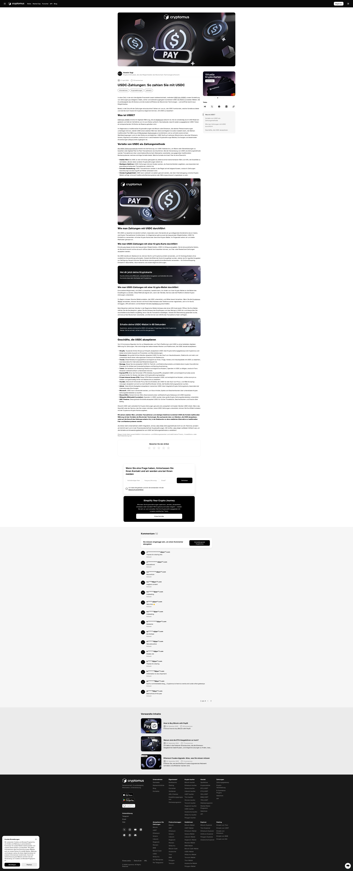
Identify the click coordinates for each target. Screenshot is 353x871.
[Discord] (135, 835)
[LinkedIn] (141, 830)
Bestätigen (12, 865)
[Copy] (233, 106)
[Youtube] (135, 830)
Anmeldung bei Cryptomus (199, 543)
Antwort (148, 557)
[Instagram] (130, 830)
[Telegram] (124, 835)
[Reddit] (130, 835)
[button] (159, 201)
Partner (29, 865)
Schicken (184, 480)
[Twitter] (124, 830)
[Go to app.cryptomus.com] (16, 3)
